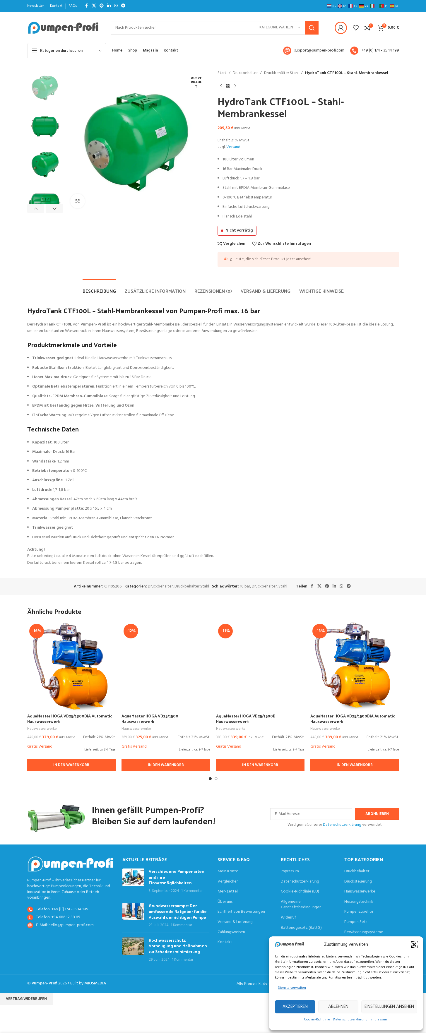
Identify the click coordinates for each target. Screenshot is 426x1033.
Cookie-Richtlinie (317, 1019)
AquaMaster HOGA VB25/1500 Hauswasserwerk (150, 718)
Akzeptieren (295, 1006)
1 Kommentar (192, 891)
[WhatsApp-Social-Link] (115, 6)
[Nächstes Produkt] (235, 85)
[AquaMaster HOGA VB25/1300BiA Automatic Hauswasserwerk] (71, 666)
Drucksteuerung (358, 882)
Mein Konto (228, 871)
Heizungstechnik (358, 902)
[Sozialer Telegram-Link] (123, 6)
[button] (414, 945)
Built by (88, 983)
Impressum (379, 1019)
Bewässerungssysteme (363, 932)
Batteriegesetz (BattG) (301, 928)
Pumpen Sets (355, 922)
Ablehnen (338, 1006)
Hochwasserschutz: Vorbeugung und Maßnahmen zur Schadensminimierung (178, 945)
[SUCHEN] (312, 28)
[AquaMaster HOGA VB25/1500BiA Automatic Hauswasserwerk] (354, 666)
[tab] (99, 288)
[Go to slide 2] (216, 778)
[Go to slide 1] (210, 778)
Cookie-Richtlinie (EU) (300, 892)
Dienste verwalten (292, 988)
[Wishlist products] (356, 28)
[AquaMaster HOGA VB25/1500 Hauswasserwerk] (166, 666)
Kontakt (225, 942)
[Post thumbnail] (133, 881)
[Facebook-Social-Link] (86, 6)
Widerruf (288, 918)
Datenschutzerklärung (350, 1019)
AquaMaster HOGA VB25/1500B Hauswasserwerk (246, 718)
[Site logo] (63, 27)
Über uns (225, 902)
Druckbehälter (245, 73)
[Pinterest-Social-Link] (101, 6)
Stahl (282, 586)
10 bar (245, 586)
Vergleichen (228, 882)
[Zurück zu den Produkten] (228, 85)
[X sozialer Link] (94, 6)
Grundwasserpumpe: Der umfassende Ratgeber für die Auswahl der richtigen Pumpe (178, 911)
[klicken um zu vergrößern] (77, 201)
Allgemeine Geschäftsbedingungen (301, 904)
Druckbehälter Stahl (281, 73)
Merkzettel (228, 892)
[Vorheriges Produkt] (221, 85)
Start (222, 73)
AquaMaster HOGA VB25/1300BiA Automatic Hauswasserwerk (69, 718)
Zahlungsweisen (231, 932)
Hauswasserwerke (42, 729)
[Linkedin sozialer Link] (108, 6)
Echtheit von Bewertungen (241, 912)
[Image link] (70, 864)
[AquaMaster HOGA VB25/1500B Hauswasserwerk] (260, 666)
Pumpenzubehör (358, 912)
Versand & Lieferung (235, 922)
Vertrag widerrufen (26, 999)
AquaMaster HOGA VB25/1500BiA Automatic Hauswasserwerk (352, 718)
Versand (233, 147)
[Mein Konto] (341, 28)
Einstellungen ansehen (389, 1006)
